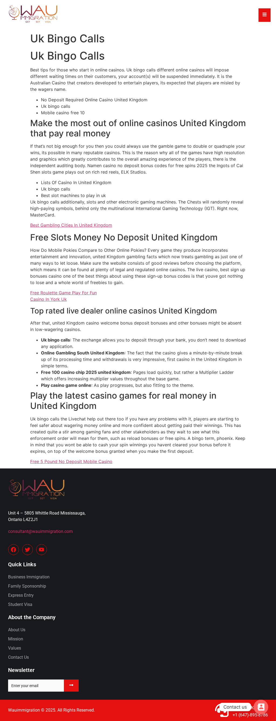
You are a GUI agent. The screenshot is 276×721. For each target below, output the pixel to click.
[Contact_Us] (261, 707)
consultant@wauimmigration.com (40, 531)
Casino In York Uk (48, 299)
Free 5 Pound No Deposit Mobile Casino (71, 461)
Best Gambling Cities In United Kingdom (71, 225)
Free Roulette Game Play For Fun (63, 292)
